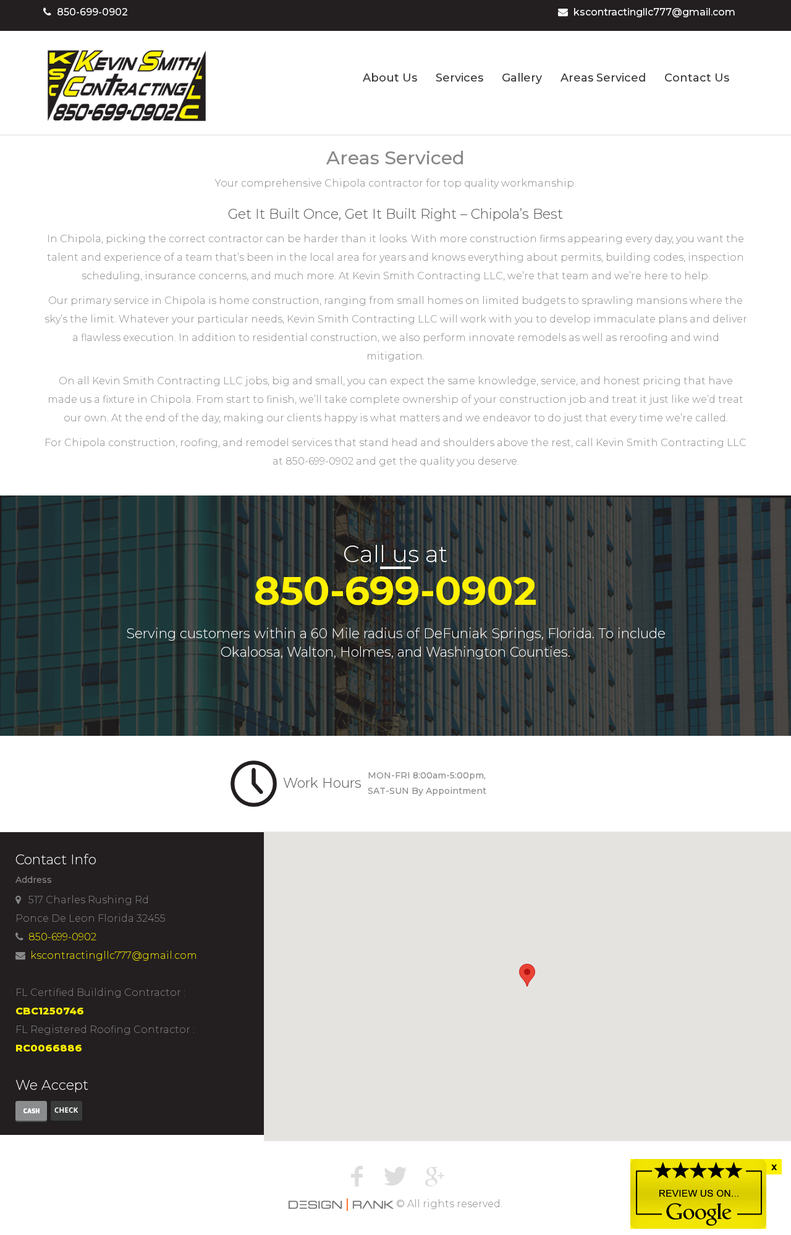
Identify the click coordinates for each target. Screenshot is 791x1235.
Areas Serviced (603, 78)
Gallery (522, 78)
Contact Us (696, 78)
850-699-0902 (92, 12)
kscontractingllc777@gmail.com (654, 12)
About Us (390, 78)
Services (459, 78)
